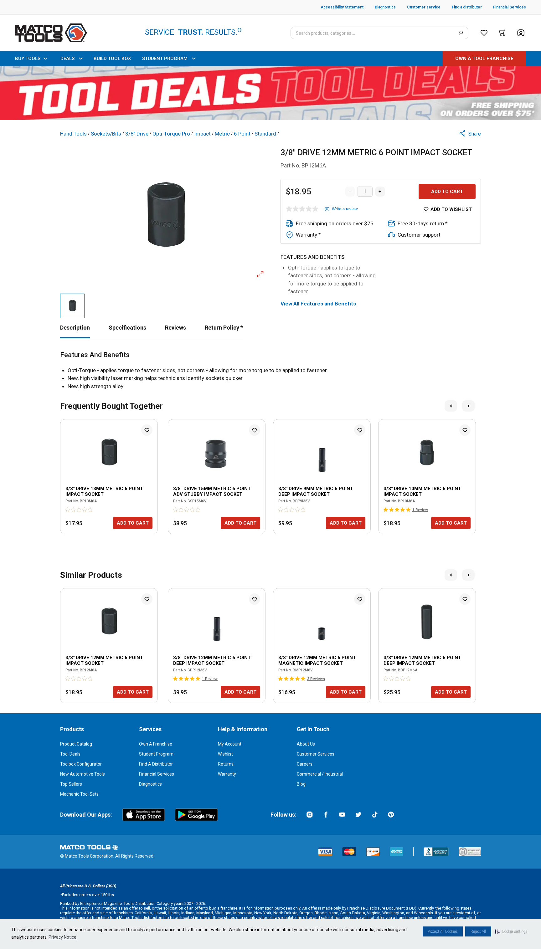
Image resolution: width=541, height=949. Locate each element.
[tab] (75, 327)
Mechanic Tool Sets (79, 794)
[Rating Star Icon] (67, 509)
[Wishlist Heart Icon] (146, 430)
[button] (511, 931)
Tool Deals (70, 754)
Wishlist (225, 754)
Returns (226, 764)
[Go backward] (451, 406)
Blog (301, 784)
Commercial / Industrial (320, 774)
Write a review (345, 209)
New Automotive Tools (82, 774)
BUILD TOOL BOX (112, 58)
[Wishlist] (484, 33)
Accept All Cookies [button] (442, 931)
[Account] (521, 33)
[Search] (460, 32)
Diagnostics (150, 784)
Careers (304, 764)
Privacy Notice (62, 937)
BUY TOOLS (27, 58)
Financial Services (156, 774)
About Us (306, 743)
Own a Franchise (155, 743)
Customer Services (315, 754)
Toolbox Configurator (81, 764)
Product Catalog (76, 743)
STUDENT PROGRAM (165, 58)
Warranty (227, 774)
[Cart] (502, 33)
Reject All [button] (478, 931)
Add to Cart (447, 191)
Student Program (156, 754)
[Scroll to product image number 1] (72, 306)
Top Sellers (71, 784)
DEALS (67, 58)
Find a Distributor (156, 764)
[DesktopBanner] (270, 93)
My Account (229, 743)
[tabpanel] (270, 371)
